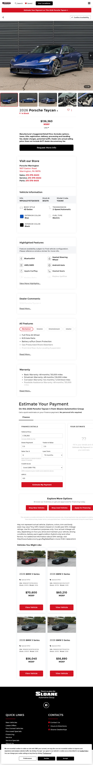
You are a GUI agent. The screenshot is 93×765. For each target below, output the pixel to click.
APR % (23, 474)
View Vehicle (31, 607)
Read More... (25, 309)
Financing (10, 734)
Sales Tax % (25, 451)
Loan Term (46, 451)
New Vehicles (11, 722)
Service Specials (12, 740)
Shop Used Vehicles (59, 508)
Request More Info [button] (46, 147)
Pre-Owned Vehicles (14, 728)
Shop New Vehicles (36, 508)
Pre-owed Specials (14, 731)
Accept (65, 758)
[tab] (26, 329)
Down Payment (27, 442)
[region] (46, 137)
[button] (3, 17)
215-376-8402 (34, 178)
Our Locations (44, 3)
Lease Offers (11, 725)
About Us (10, 743)
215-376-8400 (32, 175)
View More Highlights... (30, 283)
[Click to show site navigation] (89, 3)
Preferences (27, 758)
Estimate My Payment (42, 485)
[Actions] (71, 110)
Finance (26, 417)
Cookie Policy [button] (84, 751)
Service (9, 737)
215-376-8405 (32, 180)
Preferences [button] (47, 753)
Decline (46, 758)
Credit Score (26, 464)
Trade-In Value (48, 442)
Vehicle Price (26, 432)
